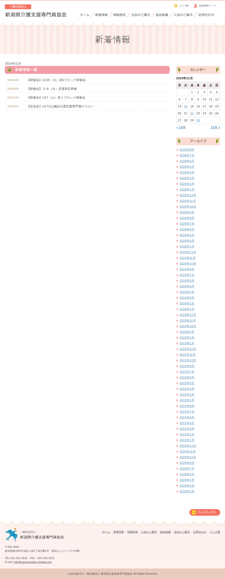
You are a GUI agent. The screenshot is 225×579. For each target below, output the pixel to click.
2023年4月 (187, 332)
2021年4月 (187, 423)
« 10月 (181, 127)
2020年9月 (187, 463)
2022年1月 (187, 400)
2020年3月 (187, 485)
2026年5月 (187, 166)
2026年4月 (187, 172)
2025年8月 (187, 218)
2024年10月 (188, 263)
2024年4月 (187, 292)
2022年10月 (188, 360)
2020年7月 (187, 468)
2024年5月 (187, 286)
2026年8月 (187, 149)
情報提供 (132, 531)
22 (192, 113)
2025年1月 (187, 246)
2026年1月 (187, 189)
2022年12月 (188, 349)
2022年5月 (187, 383)
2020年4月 (187, 480)
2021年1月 (187, 440)
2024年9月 (187, 269)
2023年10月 (188, 326)
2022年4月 (187, 389)
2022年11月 (188, 354)
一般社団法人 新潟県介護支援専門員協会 (108, 573)
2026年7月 (187, 155)
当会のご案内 (182, 531)
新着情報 (118, 531)
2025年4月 (187, 241)
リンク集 (215, 531)
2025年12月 (188, 195)
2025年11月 (188, 201)
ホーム (106, 531)
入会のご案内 (149, 531)
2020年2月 (187, 491)
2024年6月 (187, 280)
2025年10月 (188, 206)
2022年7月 (187, 372)
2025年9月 (187, 212)
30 (198, 120)
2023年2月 (187, 337)
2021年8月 (187, 406)
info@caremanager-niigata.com (33, 562)
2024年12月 (188, 252)
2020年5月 (187, 474)
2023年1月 (187, 343)
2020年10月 (188, 457)
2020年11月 (188, 451)
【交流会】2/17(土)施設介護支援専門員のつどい (60, 106)
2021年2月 (187, 434)
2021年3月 (187, 428)
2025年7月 (187, 223)
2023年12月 (188, 315)
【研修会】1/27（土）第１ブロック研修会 (56, 97)
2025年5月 (187, 235)
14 (185, 106)
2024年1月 (187, 309)
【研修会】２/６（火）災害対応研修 (52, 88)
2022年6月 (187, 377)
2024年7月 (187, 275)
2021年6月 (187, 417)
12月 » (215, 127)
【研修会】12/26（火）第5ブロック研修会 (56, 80)
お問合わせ (199, 531)
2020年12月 (188, 446)
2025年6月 (187, 229)
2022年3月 (187, 394)
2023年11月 (188, 320)
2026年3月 (187, 178)
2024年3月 (187, 297)
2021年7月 (187, 411)
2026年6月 (187, 161)
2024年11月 (188, 258)
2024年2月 (187, 303)
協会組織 (165, 531)
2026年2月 (187, 184)
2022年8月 (187, 366)
